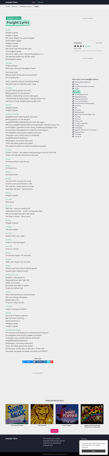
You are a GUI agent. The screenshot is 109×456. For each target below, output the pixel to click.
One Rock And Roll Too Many (84, 87)
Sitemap (84, 439)
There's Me (78, 121)
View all (54, 431)
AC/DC (76, 89)
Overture (77, 106)
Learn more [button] (85, 447)
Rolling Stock (79, 112)
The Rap (77, 117)
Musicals (40, 2)
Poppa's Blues (79, 132)
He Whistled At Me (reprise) (84, 103)
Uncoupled (78, 128)
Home (33, 2)
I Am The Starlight (80, 101)
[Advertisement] (17, 380)
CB (75, 108)
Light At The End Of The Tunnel (85, 130)
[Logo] (17, 2)
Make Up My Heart (80, 99)
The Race (77, 134)
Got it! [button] (93, 451)
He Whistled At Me (81, 95)
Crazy (76, 84)
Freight (77, 91)
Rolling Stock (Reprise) (82, 82)
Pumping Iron (79, 126)
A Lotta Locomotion (81, 123)
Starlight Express (26, 7)
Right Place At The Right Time (84, 114)
